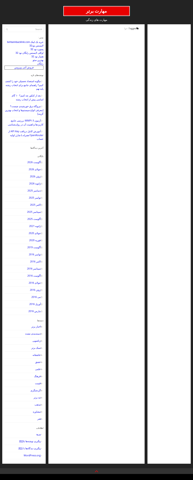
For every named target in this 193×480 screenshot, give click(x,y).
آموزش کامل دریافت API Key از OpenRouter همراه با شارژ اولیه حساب (25, 135)
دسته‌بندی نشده (33, 333)
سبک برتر (36, 347)
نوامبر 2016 (35, 254)
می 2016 (36, 297)
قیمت (38, 383)
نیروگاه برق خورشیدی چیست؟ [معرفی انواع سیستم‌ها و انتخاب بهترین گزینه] (24, 110)
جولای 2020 (35, 233)
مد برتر (37, 397)
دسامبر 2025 (34, 190)
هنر (39, 418)
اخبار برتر (36, 326)
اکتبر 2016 (35, 261)
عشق (38, 362)
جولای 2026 (35, 169)
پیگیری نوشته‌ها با (30, 441)
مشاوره (37, 411)
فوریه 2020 (35, 240)
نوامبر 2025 (35, 197)
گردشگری (35, 390)
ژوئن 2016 (35, 290)
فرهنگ (37, 376)
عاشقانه (37, 355)
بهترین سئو (38, 60)
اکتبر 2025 (35, 204)
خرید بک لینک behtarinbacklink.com (25, 42)
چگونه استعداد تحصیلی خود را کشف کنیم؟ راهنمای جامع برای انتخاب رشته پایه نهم (24, 85)
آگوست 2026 (34, 162)
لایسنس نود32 (36, 45)
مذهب (38, 404)
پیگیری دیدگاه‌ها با (30, 448)
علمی (38, 369)
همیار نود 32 (37, 56)
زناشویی (36, 340)
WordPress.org (32, 455)
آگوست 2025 (34, 219)
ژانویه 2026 (35, 183)
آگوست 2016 (34, 275)
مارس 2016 (34, 311)
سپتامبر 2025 (34, 212)
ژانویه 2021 (35, 226)
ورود (38, 434)
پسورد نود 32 (36, 49)
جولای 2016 (35, 282)
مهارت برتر (96, 10)
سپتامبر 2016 (34, 268)
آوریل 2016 (35, 304)
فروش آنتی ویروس (24, 67)
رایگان (40, 63)
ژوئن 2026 (35, 176)
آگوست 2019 (34, 247)
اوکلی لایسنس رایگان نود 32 (29, 53)
